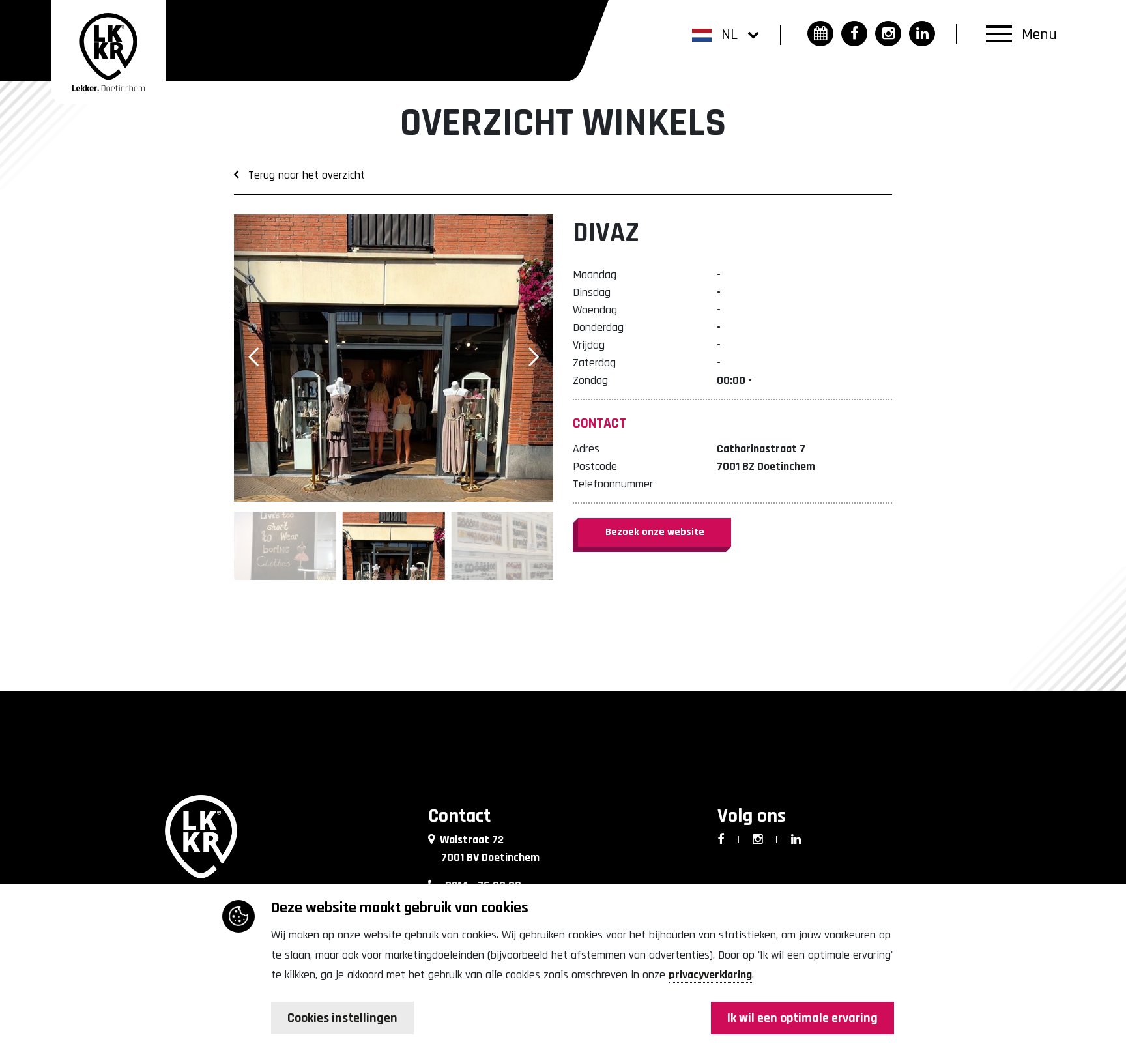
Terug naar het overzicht (301, 174)
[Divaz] (393, 358)
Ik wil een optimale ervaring (802, 1017)
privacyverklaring (710, 974)
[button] (725, 34)
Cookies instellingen (342, 1017)
